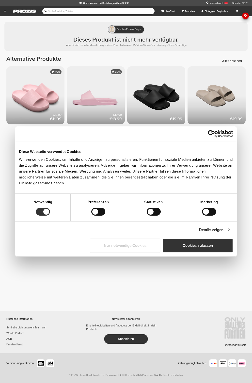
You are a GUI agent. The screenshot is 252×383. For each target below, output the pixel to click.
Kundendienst (14, 344)
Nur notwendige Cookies (125, 245)
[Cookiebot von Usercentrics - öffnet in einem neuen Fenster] (211, 133)
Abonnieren (126, 339)
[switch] (98, 212)
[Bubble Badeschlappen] (36, 96)
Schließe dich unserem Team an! (26, 327)
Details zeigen (211, 230)
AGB (9, 338)
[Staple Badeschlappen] (97, 96)
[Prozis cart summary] (237, 11)
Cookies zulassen (198, 245)
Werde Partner (15, 333)
